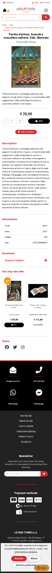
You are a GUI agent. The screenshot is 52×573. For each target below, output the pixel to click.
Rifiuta (34, 558)
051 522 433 (46, 2)
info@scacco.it (35, 541)
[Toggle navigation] (46, 10)
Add (40, 121)
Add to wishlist (27, 132)
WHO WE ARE (26, 416)
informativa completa (26, 552)
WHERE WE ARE (26, 421)
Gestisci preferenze (26, 565)
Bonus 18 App (30, 506)
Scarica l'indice (14, 260)
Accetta (19, 558)
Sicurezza (26, 442)
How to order (26, 426)
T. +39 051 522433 (18, 541)
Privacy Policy (26, 437)
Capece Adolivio (14, 315)
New (11, 25)
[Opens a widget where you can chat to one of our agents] (41, 568)
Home (4, 25)
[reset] (39, 17)
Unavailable (38, 325)
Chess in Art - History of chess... (38, 306)
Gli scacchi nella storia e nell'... (14, 306)
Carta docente (30, 512)
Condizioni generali (26, 431)
